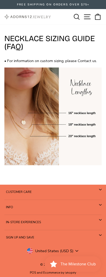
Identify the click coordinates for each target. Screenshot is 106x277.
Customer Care (19, 192)
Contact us (87, 60)
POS (33, 273)
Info (9, 207)
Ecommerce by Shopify (59, 273)
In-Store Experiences (23, 222)
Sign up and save (20, 237)
